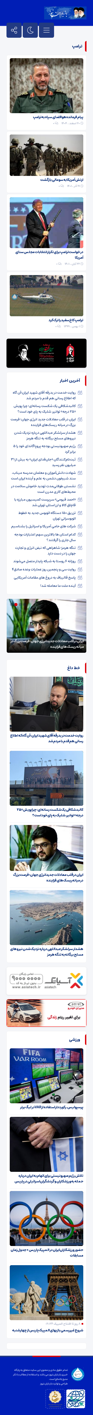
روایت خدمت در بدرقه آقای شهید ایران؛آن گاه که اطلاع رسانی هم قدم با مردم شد (44, 395)
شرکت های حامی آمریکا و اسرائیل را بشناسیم (43, 526)
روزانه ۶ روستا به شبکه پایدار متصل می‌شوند (44, 561)
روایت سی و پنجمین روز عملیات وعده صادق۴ (44, 569)
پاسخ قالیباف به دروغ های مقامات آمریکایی (45, 577)
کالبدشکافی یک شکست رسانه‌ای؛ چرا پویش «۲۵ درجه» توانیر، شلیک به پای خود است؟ (45, 409)
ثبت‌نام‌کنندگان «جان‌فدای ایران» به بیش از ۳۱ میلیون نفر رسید (43, 462)
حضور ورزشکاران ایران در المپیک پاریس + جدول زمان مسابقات (47, 1252)
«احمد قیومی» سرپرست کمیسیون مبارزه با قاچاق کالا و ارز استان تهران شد (45, 502)
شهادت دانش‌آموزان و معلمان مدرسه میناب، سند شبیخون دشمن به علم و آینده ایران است (43, 475)
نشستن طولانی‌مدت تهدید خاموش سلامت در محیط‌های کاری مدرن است (43, 489)
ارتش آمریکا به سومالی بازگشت (61, 180)
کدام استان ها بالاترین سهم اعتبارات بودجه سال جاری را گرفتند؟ (45, 537)
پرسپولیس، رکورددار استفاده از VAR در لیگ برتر (51, 1107)
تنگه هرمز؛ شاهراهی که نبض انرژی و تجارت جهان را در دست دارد (45, 550)
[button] (25, 604)
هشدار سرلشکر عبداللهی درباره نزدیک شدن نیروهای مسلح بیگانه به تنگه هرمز (45, 435)
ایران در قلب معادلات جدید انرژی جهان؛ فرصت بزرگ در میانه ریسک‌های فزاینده (43, 422)
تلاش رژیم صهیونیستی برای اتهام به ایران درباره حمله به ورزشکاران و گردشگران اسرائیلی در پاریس (48, 1178)
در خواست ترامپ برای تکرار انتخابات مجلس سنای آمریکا (49, 254)
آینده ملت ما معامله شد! (58, 586)
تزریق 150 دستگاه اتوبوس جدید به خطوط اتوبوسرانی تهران (47, 515)
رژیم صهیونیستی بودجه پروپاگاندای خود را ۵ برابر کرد (44, 449)
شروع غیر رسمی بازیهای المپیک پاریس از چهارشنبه (47, 1330)
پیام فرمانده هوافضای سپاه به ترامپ (58, 117)
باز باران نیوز (46, 1383)
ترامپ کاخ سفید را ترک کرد (66, 320)
